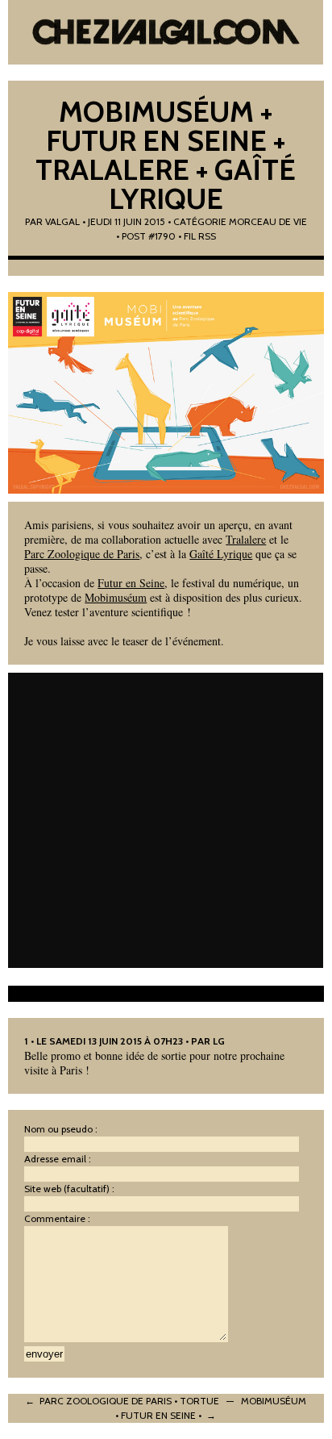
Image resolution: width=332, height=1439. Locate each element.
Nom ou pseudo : (61, 1129)
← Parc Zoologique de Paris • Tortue (122, 1401)
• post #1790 (146, 236)
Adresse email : (57, 1159)
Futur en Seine (131, 582)
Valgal (62, 221)
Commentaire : (57, 1218)
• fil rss (197, 236)
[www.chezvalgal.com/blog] (165, 32)
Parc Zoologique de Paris (81, 553)
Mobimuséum (116, 597)
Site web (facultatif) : (69, 1188)
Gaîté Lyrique (220, 553)
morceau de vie (268, 221)
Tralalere (246, 539)
